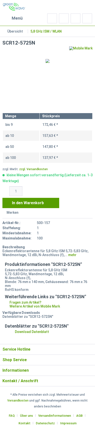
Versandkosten (17, 400)
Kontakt (24, 423)
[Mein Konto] (75, 18)
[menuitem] (12, 18)
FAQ (12, 415)
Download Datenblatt (31, 332)
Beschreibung (13, 247)
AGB (79, 415)
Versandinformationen (54, 415)
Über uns (26, 415)
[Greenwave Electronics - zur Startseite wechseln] (14, 6)
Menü (17, 18)
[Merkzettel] (64, 18)
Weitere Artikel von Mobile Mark (34, 306)
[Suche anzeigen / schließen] (52, 18)
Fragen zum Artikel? (25, 302)
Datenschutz (45, 423)
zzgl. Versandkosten (33, 169)
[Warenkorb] (87, 18)
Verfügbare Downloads (21, 313)
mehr (71, 255)
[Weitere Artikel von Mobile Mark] (81, 50)
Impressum (68, 423)
